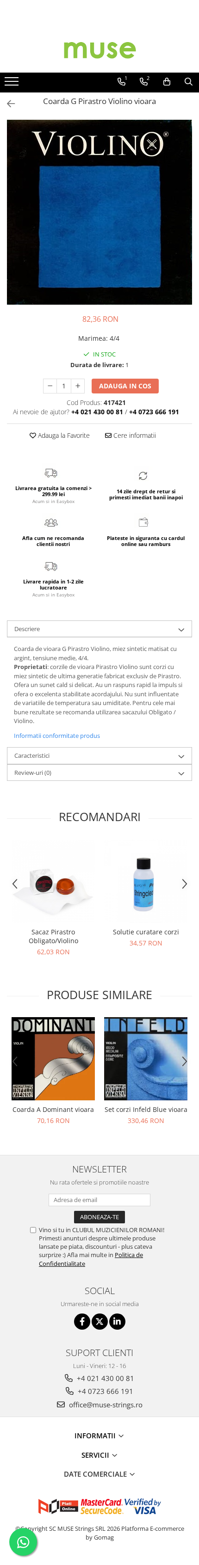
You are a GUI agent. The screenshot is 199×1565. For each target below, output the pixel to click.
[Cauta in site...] (188, 82)
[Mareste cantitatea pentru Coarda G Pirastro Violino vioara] (78, 386)
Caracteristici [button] (32, 755)
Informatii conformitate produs (57, 735)
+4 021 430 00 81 (104, 1378)
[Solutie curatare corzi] (145, 881)
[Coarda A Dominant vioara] (53, 1058)
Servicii (96, 1455)
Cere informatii (134, 435)
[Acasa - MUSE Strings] (99, 49)
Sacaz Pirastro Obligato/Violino (53, 936)
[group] (99, 212)
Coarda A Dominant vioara (53, 1109)
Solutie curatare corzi (146, 931)
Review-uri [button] (32, 772)
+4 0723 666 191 (104, 1391)
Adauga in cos (125, 385)
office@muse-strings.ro (105, 1404)
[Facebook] (82, 1321)
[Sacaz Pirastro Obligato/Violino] (53, 881)
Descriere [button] (27, 629)
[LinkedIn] (117, 1321)
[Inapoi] (7, 104)
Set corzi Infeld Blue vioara (146, 1109)
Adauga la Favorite (63, 435)
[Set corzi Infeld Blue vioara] (145, 1058)
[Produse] (13, 84)
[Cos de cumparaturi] (167, 82)
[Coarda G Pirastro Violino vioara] (99, 212)
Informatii (96, 1435)
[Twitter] (100, 1321)
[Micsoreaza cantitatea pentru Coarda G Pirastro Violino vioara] (50, 386)
